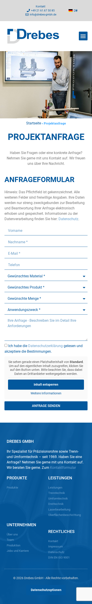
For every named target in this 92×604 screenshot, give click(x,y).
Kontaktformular (63, 467)
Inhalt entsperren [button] (46, 384)
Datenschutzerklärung (45, 346)
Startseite (33, 123)
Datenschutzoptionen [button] (46, 590)
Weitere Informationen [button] (46, 393)
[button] (83, 36)
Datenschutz (68, 219)
